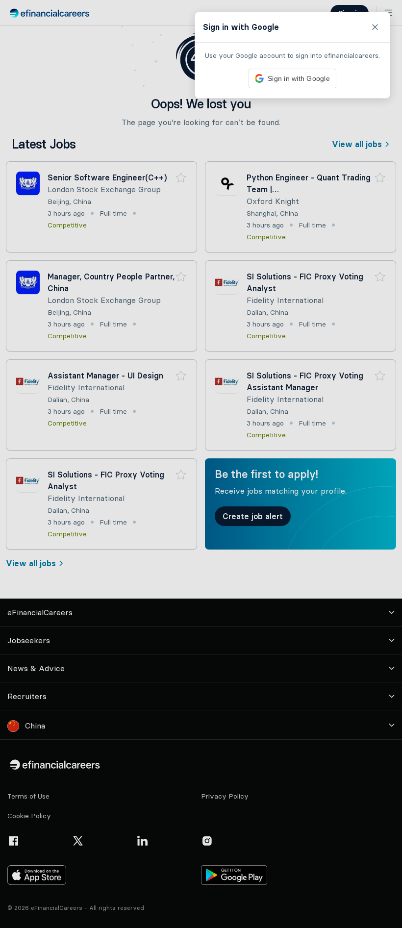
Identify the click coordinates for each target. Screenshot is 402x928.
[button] (201, 464)
